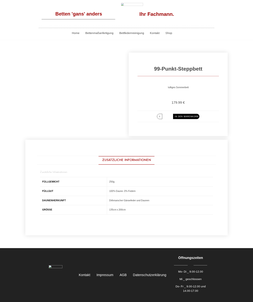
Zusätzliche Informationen (126, 160)
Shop (168, 33)
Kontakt (155, 33)
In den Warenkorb (186, 116)
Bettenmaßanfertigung (99, 33)
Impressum (104, 275)
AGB (123, 275)
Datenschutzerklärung (149, 275)
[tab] (127, 160)
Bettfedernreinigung (131, 33)
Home (76, 33)
